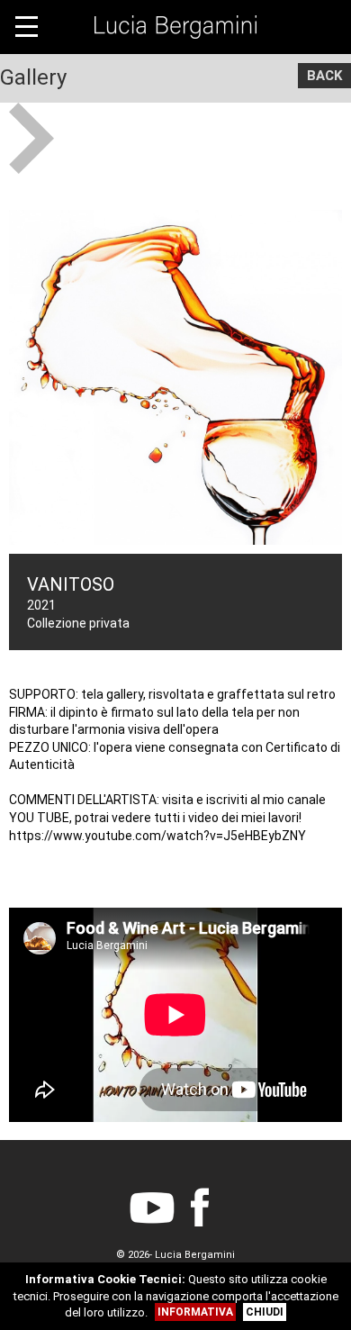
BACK (324, 76)
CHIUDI (265, 1312)
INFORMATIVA (195, 1312)
